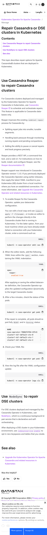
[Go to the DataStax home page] (12, 492)
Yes (6, 479)
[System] (42, 4)
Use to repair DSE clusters (20, 398)
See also (6, 54)
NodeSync (6, 416)
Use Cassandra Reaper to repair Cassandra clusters (21, 44)
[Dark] (39, 4)
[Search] (31, 5)
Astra (27, 12)
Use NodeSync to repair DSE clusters (18, 50)
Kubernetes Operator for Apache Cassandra (21, 19)
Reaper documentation (12, 165)
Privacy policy (38, 498)
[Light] (36, 4)
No (16, 479)
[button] (45, 503)
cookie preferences (10, 520)
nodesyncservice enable (29, 431)
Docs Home (10, 12)
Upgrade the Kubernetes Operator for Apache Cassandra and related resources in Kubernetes (25, 460)
